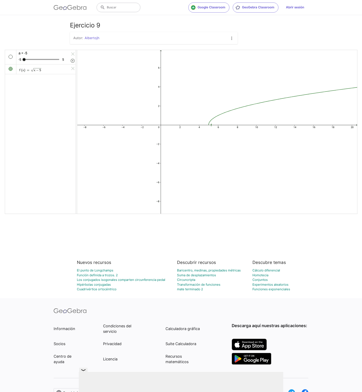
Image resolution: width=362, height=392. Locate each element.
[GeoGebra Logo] (70, 7)
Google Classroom (211, 7)
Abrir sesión (295, 7)
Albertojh (92, 38)
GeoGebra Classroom (258, 7)
